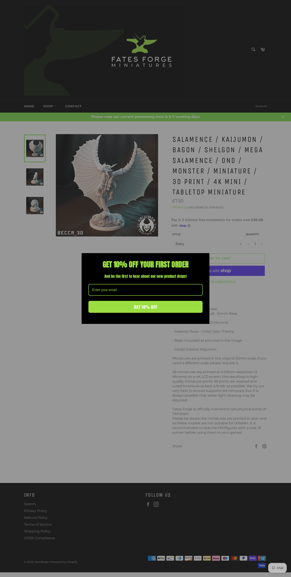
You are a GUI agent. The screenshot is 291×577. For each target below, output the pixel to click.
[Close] (204, 258)
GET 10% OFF (145, 307)
